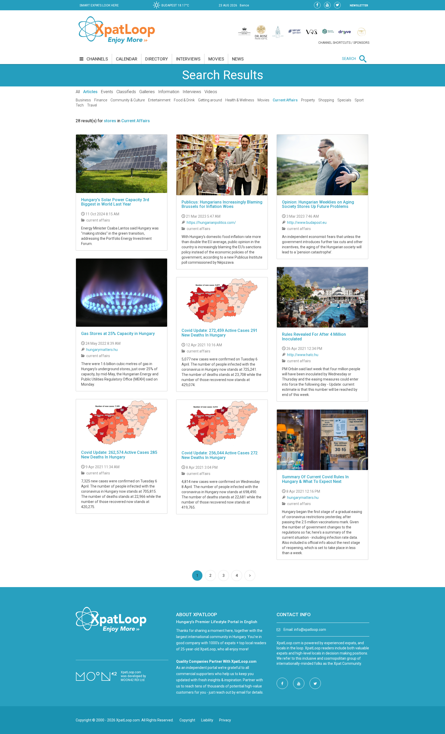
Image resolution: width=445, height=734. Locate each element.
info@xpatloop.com (310, 629)
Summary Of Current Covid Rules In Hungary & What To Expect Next (315, 479)
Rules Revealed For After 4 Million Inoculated (314, 336)
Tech (80, 105)
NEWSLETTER (359, 5)
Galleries (147, 91)
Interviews (192, 91)
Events (107, 91)
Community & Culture (127, 100)
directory (156, 58)
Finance (100, 100)
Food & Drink (184, 100)
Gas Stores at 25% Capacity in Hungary (118, 333)
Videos (210, 91)
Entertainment (159, 100)
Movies (263, 100)
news (238, 58)
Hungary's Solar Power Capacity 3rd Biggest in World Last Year (115, 202)
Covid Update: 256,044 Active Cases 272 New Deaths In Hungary (220, 455)
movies (216, 58)
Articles (90, 91)
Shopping (326, 100)
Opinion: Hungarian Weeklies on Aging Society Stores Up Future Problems (318, 204)
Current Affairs (285, 100)
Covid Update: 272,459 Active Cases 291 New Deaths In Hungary (220, 333)
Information (168, 91)
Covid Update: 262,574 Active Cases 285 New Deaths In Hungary (119, 454)
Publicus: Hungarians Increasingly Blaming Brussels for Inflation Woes (222, 204)
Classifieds (126, 91)
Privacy (225, 720)
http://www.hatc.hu (302, 355)
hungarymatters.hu (102, 350)
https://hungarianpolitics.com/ (211, 222)
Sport (359, 100)
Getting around (210, 100)
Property (308, 100)
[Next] (250, 575)
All (78, 91)
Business (83, 100)
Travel (92, 105)
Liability (207, 720)
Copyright (187, 720)
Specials (344, 100)
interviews (188, 58)
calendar (126, 58)
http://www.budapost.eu (307, 222)
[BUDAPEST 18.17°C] (172, 9)
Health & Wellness (239, 100)
